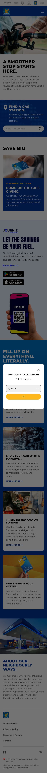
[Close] (38, 369)
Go (23, 396)
